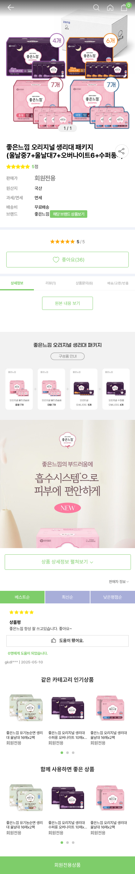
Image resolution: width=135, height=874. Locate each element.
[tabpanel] (26, 717)
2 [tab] (68, 754)
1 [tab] (62, 754)
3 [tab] (74, 754)
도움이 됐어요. (70, 641)
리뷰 (51, 283)
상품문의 (84, 283)
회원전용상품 (67, 865)
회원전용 (45, 178)
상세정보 (17, 283)
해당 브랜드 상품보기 (68, 214)
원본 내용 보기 (67, 303)
